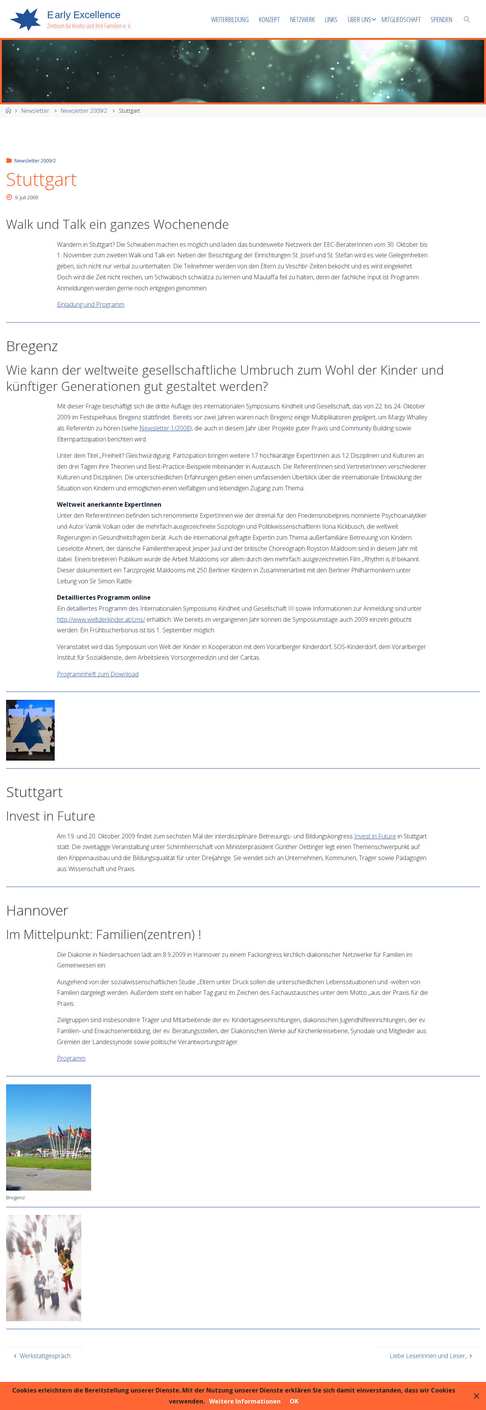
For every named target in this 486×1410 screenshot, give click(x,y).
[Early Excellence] (25, 19)
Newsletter (35, 110)
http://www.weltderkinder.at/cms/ (101, 619)
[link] (467, 19)
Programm (71, 1058)
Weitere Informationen (245, 1401)
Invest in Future (375, 836)
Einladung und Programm (91, 304)
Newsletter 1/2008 (164, 428)
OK (294, 1401)
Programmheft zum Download (98, 674)
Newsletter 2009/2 (84, 110)
